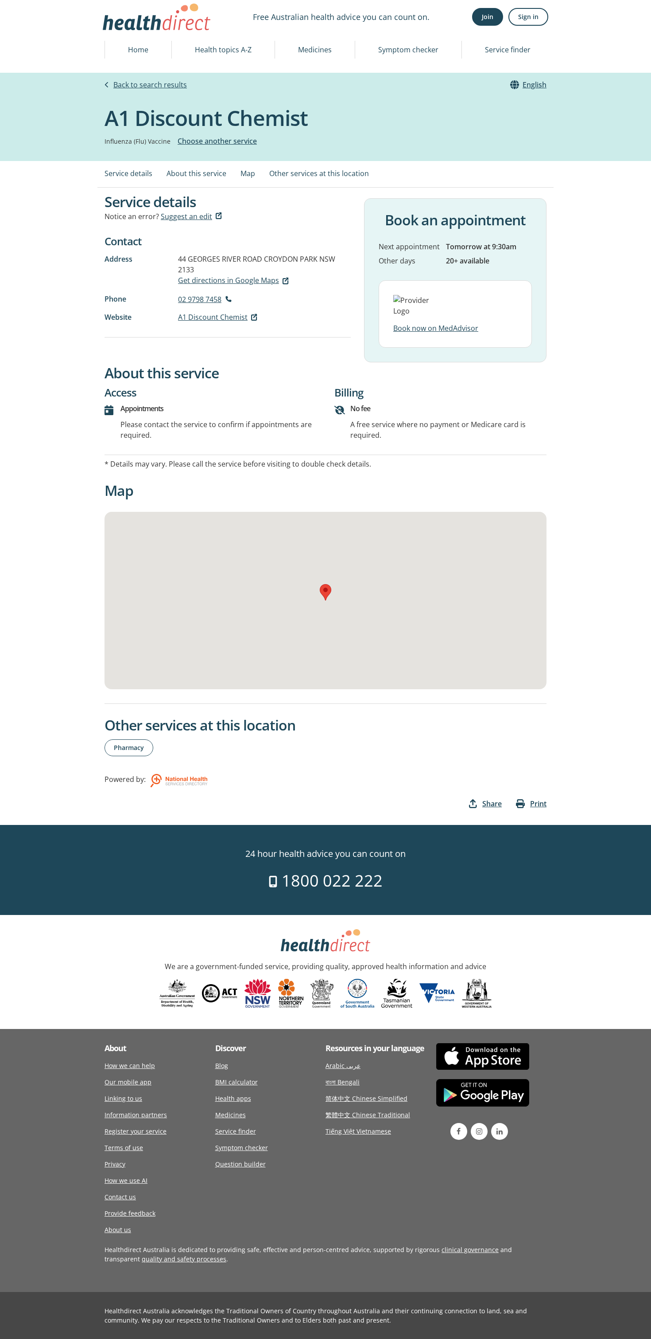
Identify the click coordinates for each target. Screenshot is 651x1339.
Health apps (233, 1098)
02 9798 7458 (199, 299)
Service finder (508, 50)
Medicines (315, 50)
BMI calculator (236, 1082)
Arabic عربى (343, 1065)
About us (118, 1229)
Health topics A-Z (223, 50)
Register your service (136, 1131)
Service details (128, 173)
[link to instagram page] (479, 1131)
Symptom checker (408, 50)
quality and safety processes (184, 1259)
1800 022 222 (330, 880)
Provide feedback (130, 1213)
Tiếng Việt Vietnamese (358, 1131)
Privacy (115, 1164)
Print (538, 804)
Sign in (528, 16)
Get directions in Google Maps (228, 280)
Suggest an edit (186, 216)
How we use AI (126, 1180)
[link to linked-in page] (499, 1131)
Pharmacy (129, 747)
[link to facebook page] (458, 1131)
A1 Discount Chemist (213, 317)
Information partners (136, 1115)
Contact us (120, 1197)
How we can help (130, 1065)
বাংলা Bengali (343, 1082)
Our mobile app (128, 1082)
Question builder (240, 1164)
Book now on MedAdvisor (435, 328)
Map (247, 173)
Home (138, 50)
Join (487, 16)
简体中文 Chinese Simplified (366, 1098)
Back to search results (150, 85)
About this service (196, 173)
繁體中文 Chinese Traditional (368, 1115)
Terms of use (124, 1147)
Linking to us (123, 1098)
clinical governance (470, 1249)
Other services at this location (319, 173)
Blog (221, 1065)
